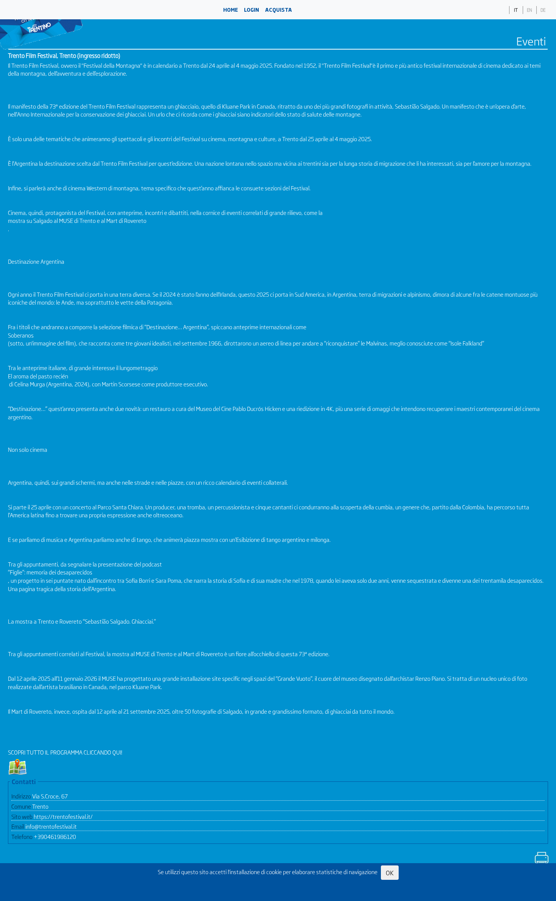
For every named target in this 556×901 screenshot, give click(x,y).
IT (516, 10)
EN (529, 10)
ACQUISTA (278, 9)
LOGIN (251, 9)
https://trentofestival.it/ (63, 816)
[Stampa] (541, 859)
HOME (230, 9)
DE (542, 10)
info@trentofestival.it (51, 826)
